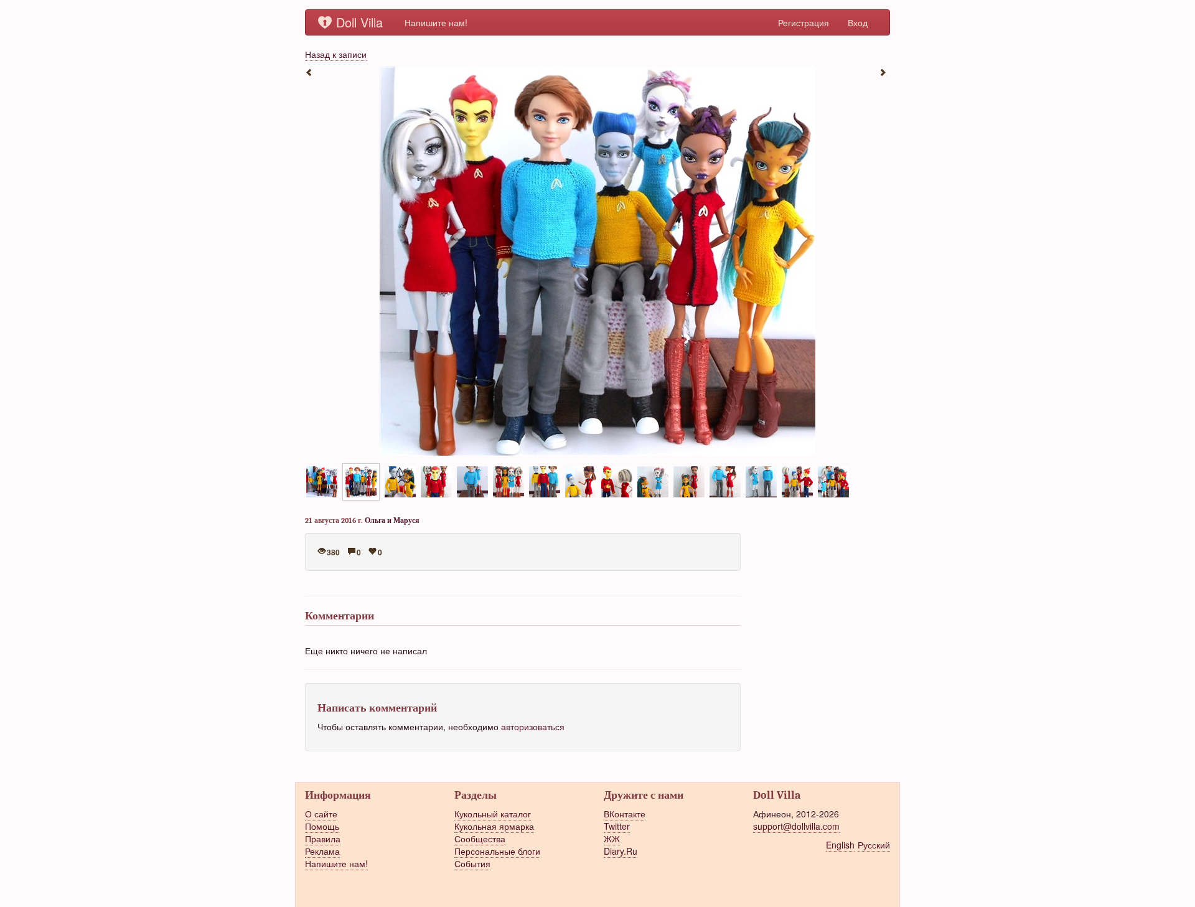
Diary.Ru (620, 851)
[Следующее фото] (884, 72)
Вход (858, 22)
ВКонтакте (624, 813)
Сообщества (479, 838)
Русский (874, 845)
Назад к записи (336, 54)
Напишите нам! (436, 22)
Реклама (322, 851)
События (472, 863)
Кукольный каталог (492, 813)
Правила (322, 838)
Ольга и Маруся (392, 520)
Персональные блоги (497, 851)
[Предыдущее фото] (311, 72)
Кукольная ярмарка (494, 826)
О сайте (321, 813)
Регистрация (803, 22)
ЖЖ (612, 838)
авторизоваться (533, 726)
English (840, 845)
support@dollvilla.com (796, 826)
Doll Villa (359, 22)
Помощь (322, 826)
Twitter (617, 826)
